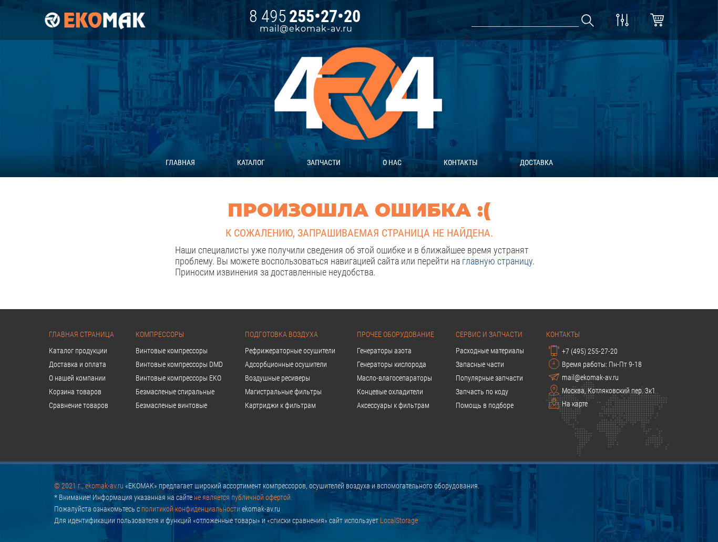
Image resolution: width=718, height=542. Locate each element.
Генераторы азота (384, 350)
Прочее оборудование (395, 334)
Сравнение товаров (78, 405)
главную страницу (497, 261)
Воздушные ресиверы (277, 378)
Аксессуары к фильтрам (393, 405)
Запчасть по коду (482, 391)
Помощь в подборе (485, 405)
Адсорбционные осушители (286, 364)
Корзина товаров (75, 391)
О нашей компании (77, 378)
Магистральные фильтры (283, 391)
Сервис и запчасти (489, 334)
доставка (536, 162)
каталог (251, 162)
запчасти (324, 162)
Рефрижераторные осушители (290, 350)
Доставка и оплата (77, 364)
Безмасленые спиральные (175, 391)
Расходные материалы (490, 350)
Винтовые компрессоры (172, 350)
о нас (392, 162)
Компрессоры (160, 334)
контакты (461, 162)
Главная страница (81, 334)
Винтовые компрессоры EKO (178, 378)
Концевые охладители (390, 391)
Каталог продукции (78, 350)
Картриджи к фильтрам (280, 405)
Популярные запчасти (489, 378)
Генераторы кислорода (391, 364)
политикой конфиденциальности (190, 509)
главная (180, 162)
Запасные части (480, 364)
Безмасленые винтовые (171, 405)
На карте (575, 404)
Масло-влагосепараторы (394, 378)
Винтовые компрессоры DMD (179, 364)
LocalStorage (399, 520)
